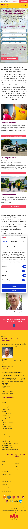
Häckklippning (6, 415)
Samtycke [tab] (5, 241)
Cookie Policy (23, 510)
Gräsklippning (6, 418)
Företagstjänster (8, 158)
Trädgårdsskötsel (7, 413)
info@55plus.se (9, 391)
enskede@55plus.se (8, 366)
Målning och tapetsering (8, 422)
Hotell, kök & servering (7, 445)
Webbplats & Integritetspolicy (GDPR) (10, 510)
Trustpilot (3, 336)
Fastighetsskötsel (6, 434)
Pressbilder (4, 484)
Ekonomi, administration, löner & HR (10, 438)
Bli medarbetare (8, 194)
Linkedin (16, 466)
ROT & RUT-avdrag (6, 426)
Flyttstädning (6, 406)
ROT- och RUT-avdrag (7, 481)
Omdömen (4, 464)
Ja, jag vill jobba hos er (13, 206)
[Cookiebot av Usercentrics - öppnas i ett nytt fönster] (20, 238)
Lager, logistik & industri (7, 447)
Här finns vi (4, 458)
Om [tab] (23, 241)
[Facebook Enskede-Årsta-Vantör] (14, 327)
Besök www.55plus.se (14, 512)
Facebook (17, 460)
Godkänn (14, 286)
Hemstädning (6, 404)
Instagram (17, 463)
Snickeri (4, 424)
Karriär (3, 478)
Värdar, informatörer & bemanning (10, 443)
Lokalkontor (15, 1)
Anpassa (14, 290)
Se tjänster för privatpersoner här (14, 136)
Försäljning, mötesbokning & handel (10, 449)
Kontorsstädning (6, 436)
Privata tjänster (8, 122)
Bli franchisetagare (6, 474)
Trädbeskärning (6, 417)
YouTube (17, 469)
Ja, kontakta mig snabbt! (10, 58)
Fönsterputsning (6, 407)
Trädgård (4, 411)
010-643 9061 (6, 365)
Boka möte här (13, 173)
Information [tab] (14, 241)
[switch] (24, 271)
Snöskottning (6, 409)
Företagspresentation (7, 468)
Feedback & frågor (6, 488)
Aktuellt (4, 461)
